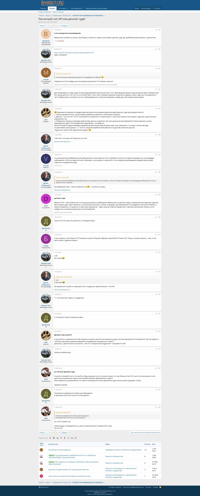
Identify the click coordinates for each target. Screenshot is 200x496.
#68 (159, 172)
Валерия (45, 41)
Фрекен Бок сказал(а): (63, 277)
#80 (159, 407)
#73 (159, 272)
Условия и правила (115, 487)
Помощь (148, 487)
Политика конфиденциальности (133, 487)
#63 (159, 68)
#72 (159, 252)
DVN (46, 206)
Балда (45, 246)
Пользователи (76, 8)
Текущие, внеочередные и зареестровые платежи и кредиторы (120, 469)
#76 (159, 331)
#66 (159, 135)
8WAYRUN (109, 494)
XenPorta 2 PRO (92, 494)
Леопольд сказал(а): (62, 74)
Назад (42, 26)
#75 (159, 314)
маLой (46, 79)
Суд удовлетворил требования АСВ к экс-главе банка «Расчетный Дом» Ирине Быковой (72, 456)
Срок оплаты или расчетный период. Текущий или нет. (69, 476)
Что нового (62, 8)
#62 (159, 49)
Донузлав (46, 228)
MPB (46, 379)
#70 (159, 217)
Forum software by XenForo (100, 491)
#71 (159, 235)
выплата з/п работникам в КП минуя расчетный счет (68, 469)
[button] (68, 8)
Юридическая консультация (96, 8)
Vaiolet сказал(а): (61, 177)
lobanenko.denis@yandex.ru (62, 142)
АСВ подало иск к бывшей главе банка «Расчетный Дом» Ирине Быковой (73, 463)
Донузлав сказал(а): (62, 412)
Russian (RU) (44, 487)
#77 (159, 349)
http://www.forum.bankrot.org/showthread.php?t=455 (74, 53)
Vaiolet (46, 166)
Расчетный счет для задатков (59, 450)
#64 (159, 89)
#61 (159, 30)
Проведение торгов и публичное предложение (123, 450)
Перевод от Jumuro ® (100, 492)
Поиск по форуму (58, 12)
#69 (159, 195)
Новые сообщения (45, 12)
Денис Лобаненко (45, 147)
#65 (159, 108)
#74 (159, 294)
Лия (46, 120)
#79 (159, 390)
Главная (43, 8)
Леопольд (43, 22)
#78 (159, 368)
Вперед (64, 26)
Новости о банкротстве (114, 456)
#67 (159, 154)
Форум (52, 8)
